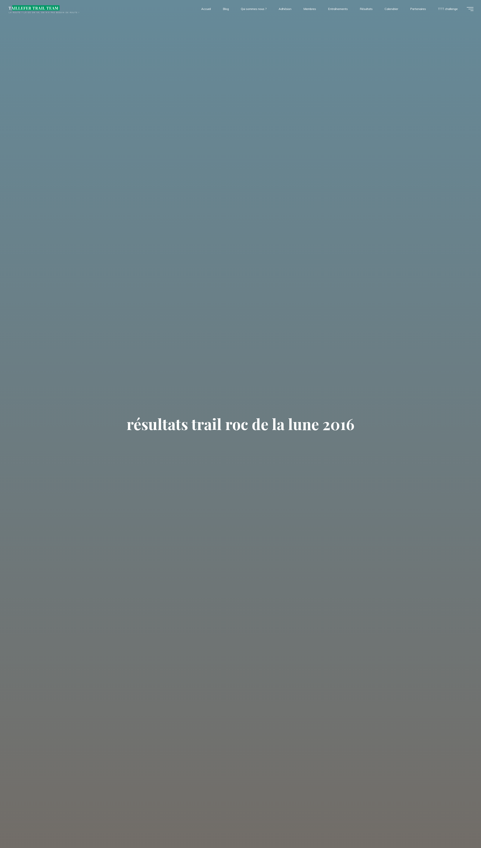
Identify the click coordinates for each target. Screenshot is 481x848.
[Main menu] (470, 9)
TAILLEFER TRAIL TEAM (33, 8)
